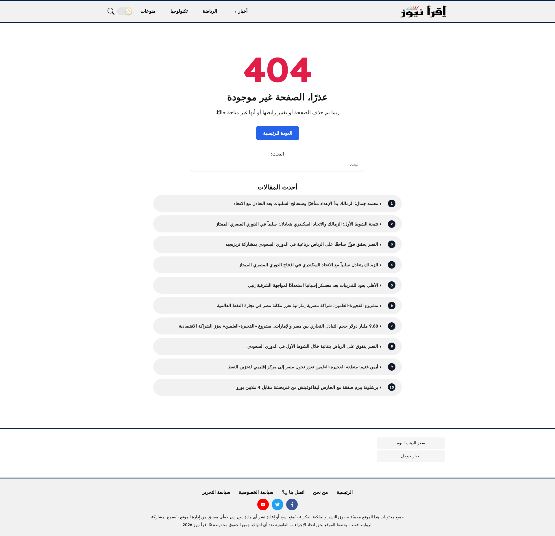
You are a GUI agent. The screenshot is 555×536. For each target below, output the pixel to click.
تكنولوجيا (179, 11)
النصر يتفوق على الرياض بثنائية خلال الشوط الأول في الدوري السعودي (312, 346)
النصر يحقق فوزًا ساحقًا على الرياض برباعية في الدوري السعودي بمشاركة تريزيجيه (301, 244)
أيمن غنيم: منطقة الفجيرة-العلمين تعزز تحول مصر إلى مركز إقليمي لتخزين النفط (303, 366)
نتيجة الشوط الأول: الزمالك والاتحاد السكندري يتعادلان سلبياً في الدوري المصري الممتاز (297, 224)
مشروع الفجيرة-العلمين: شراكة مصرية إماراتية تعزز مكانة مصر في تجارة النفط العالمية (297, 305)
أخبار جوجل (411, 456)
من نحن (320, 492)
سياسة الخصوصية (256, 492)
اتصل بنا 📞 (293, 492)
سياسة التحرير (216, 492)
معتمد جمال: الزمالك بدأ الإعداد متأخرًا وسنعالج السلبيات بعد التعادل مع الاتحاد (306, 203)
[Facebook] (292, 504)
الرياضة (210, 11)
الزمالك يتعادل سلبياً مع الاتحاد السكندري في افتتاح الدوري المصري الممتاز (308, 264)
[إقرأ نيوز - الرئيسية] (422, 11)
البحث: (277, 154)
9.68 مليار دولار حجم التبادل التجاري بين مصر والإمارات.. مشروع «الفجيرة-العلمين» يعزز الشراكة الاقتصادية (278, 326)
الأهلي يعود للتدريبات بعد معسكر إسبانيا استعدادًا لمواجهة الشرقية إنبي (313, 285)
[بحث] (111, 11)
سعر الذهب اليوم (411, 443)
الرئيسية (345, 492)
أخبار (242, 11)
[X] (277, 504)
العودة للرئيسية (277, 133)
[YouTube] (263, 504)
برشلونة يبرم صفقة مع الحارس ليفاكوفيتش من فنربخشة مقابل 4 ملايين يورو (307, 387)
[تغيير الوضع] (124, 11)
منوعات (148, 11)
